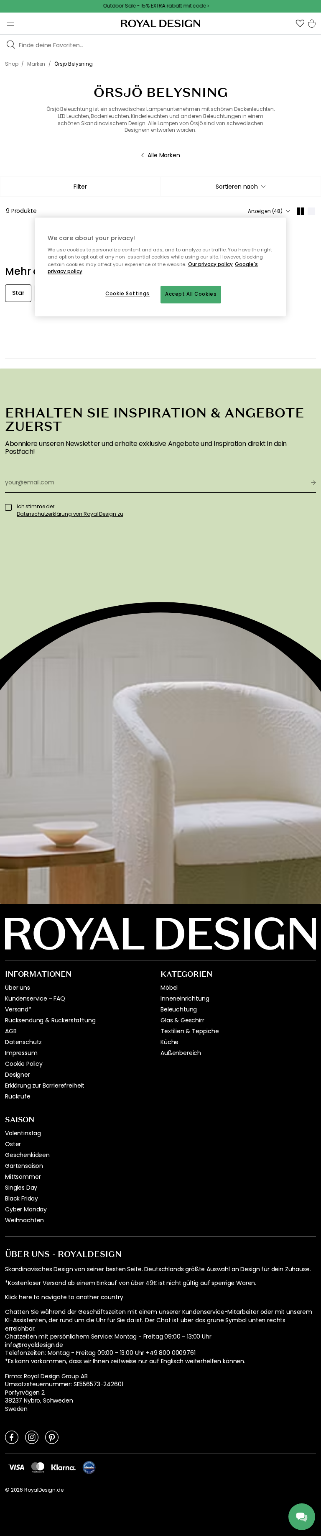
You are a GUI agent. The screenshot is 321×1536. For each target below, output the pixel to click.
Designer (17, 1075)
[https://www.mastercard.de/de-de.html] (38, 1467)
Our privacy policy (210, 264)
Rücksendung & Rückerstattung (50, 1020)
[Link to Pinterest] (52, 1437)
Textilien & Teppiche (189, 1031)
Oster (13, 1144)
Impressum (21, 1053)
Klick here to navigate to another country (64, 1297)
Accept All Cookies (191, 294)
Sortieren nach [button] (237, 186)
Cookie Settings (127, 293)
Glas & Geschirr (182, 1020)
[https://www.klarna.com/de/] (63, 1467)
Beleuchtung (178, 1009)
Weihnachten (24, 1220)
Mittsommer (23, 1177)
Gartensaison (24, 1166)
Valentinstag (23, 1133)
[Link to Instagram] (31, 1437)
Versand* (18, 1009)
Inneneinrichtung (184, 998)
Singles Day (21, 1187)
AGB (11, 1031)
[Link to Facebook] (11, 1437)
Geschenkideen (27, 1155)
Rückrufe (18, 1096)
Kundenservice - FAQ (35, 998)
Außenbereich (180, 1053)
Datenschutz (23, 1042)
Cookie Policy (24, 1064)
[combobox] (240, 186)
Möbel (169, 988)
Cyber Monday (26, 1209)
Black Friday (21, 1198)
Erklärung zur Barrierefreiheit (44, 1085)
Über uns (17, 988)
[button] (300, 23)
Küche (169, 1042)
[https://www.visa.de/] (16, 1467)
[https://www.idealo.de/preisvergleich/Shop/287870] (89, 1467)
